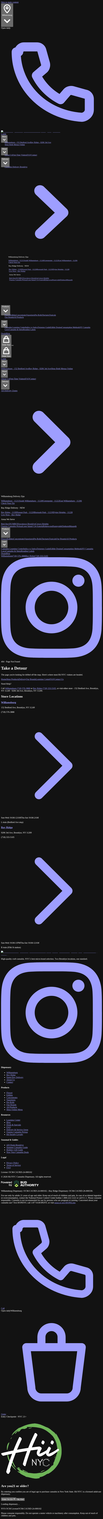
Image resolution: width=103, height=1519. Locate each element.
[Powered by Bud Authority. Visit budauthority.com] (20, 1186)
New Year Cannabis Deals (17, 1152)
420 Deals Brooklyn (15, 1145)
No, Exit (20, 1499)
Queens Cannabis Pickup (17, 1132)
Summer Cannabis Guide (17, 1147)
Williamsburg (8, 702)
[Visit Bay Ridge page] (51, 940)
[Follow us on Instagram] (51, 1062)
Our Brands (11, 1105)
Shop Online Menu (14, 1109)
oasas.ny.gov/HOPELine (64, 1203)
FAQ (8, 1127)
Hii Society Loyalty (14, 1134)
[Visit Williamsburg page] (51, 815)
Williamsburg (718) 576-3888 (17, 688)
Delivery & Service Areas (17, 1130)
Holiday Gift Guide (14, 1150)
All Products (11, 1107)
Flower (9, 1093)
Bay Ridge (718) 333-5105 (44, 688)
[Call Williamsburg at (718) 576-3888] (51, 129)
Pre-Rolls (10, 1102)
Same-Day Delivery (14, 1077)
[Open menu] (12, 345)
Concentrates (11, 1097)
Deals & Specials (13, 1125)
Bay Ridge (7, 827)
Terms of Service (13, 1165)
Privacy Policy (12, 1163)
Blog (8, 1122)
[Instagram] (51, 657)
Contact (9, 1082)
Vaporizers (10, 1100)
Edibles (9, 1095)
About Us (10, 1080)
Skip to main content (10, 2)
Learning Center (13, 1120)
